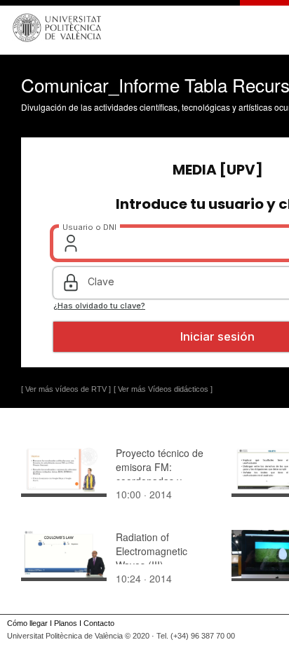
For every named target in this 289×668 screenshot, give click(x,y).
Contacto (98, 623)
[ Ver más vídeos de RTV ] (66, 389)
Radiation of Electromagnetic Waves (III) (151, 551)
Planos (65, 623)
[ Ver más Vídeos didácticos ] (163, 389)
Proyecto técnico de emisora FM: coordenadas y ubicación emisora (159, 474)
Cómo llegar (27, 623)
